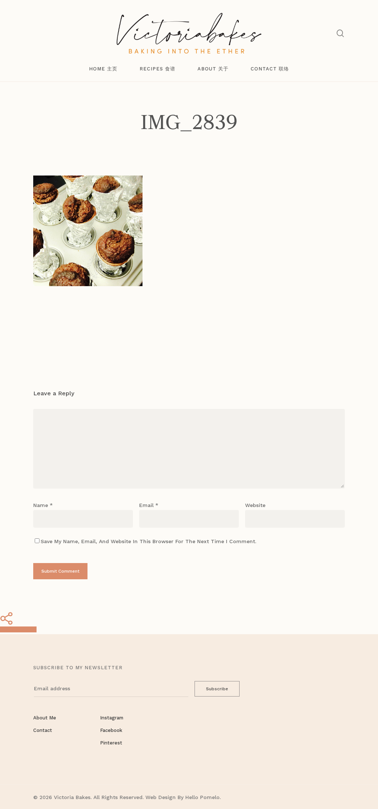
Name (43, 505)
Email (148, 505)
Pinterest (111, 743)
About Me (44, 718)
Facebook (111, 730)
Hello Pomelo (202, 797)
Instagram (111, 718)
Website (255, 505)
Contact (42, 730)
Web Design (160, 797)
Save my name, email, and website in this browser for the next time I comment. (148, 541)
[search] (340, 33)
